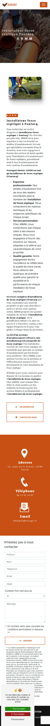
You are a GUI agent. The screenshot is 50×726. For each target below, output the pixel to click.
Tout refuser (18, 714)
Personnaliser (17, 719)
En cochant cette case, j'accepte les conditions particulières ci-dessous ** (26, 629)
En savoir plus (27, 407)
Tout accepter (18, 709)
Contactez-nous (28, 417)
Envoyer (27, 641)
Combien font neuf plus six (18, 590)
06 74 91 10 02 (25, 495)
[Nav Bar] (43, 4)
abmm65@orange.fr (25, 520)
